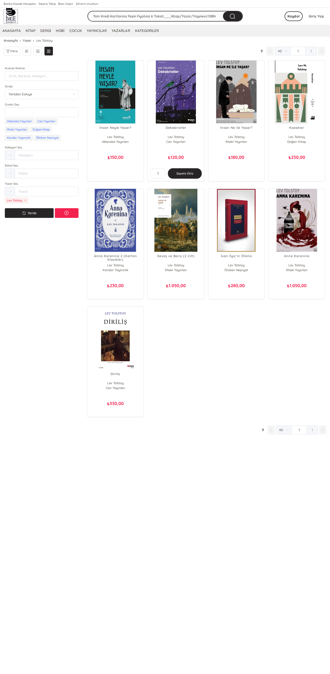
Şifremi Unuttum (87, 4)
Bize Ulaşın (65, 4)
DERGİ (45, 30)
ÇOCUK (75, 30)
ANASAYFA (11, 30)
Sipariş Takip (47, 4)
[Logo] (10, 16)
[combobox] (42, 112)
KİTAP (31, 30)
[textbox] (42, 112)
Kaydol (293, 16)
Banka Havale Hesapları (20, 4)
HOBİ (60, 30)
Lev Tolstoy (115, 137)
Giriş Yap (316, 16)
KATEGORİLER (147, 30)
